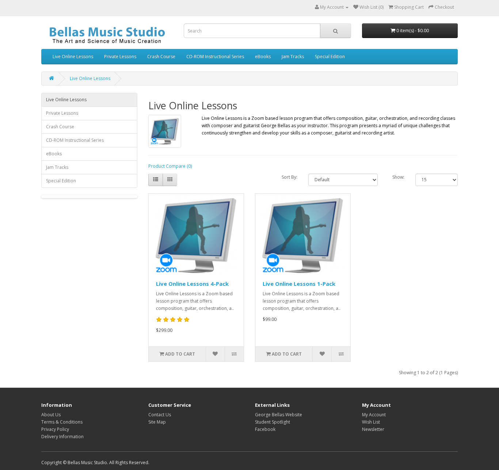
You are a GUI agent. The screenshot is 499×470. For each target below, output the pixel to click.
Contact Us (159, 415)
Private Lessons (120, 56)
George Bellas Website (278, 415)
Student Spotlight (272, 422)
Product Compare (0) (170, 166)
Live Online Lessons (73, 56)
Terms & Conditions (62, 422)
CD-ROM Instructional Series (215, 56)
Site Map (157, 422)
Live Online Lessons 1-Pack (299, 283)
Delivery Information (62, 436)
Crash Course (161, 56)
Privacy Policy (55, 429)
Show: (398, 177)
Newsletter (373, 429)
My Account (374, 415)
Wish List (371, 422)
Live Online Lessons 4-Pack (192, 283)
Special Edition (330, 56)
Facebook (265, 429)
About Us (51, 415)
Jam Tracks (293, 56)
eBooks (263, 56)
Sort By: (289, 177)
